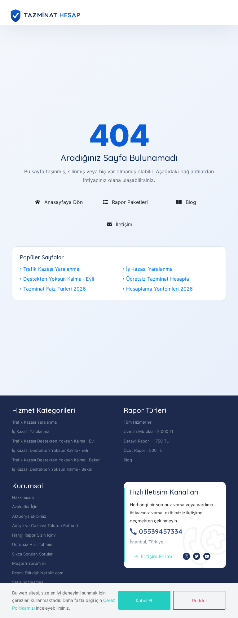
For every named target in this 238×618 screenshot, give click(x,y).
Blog (189, 202)
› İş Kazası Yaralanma (148, 269)
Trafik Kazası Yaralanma (34, 422)
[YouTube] (206, 556)
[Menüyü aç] (224, 15)
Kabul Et (144, 600)
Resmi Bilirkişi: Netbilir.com (37, 572)
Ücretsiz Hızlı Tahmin (32, 544)
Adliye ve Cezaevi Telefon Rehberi (45, 525)
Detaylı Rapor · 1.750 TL (146, 441)
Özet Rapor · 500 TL (143, 450)
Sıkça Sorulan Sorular (32, 553)
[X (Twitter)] (196, 556)
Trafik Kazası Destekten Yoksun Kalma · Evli (53, 441)
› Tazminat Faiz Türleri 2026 (53, 289)
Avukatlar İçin (24, 506)
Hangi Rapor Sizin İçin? (34, 535)
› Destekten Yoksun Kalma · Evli (57, 279)
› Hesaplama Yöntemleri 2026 (158, 289)
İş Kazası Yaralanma (30, 431)
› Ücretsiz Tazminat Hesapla (156, 279)
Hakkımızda (23, 497)
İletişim (122, 224)
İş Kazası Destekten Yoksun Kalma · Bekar (52, 469)
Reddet (199, 600)
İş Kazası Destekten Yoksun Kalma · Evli (50, 450)
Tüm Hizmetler (138, 422)
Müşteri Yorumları (29, 563)
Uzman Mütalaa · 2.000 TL (149, 431)
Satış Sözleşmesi (28, 582)
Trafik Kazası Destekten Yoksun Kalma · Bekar (56, 459)
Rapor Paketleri (128, 202)
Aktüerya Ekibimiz (29, 516)
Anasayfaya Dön (62, 202)
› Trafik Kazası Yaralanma (49, 269)
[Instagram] (186, 556)
